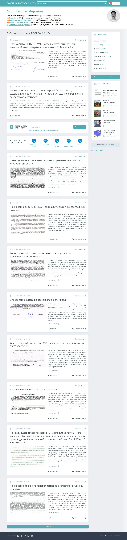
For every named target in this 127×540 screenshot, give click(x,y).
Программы (99, 60)
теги (117, 536)
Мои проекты (100, 68)
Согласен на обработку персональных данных (44, 130)
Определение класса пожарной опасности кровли (38, 299)
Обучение (99, 64)
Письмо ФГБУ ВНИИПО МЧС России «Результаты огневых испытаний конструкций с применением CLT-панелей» (43, 45)
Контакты (101, 536)
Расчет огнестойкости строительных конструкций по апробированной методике (40, 255)
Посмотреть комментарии (105, 145)
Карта (109, 536)
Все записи (100, 41)
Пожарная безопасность (21, 3)
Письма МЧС (82, 40)
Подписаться (79, 127)
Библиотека (100, 49)
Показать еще (47, 526)
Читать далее (52, 71)
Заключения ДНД (102, 56)
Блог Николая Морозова (25, 11)
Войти (116, 3)
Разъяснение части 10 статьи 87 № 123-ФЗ (34, 389)
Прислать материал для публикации (106, 77)
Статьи (98, 45)
